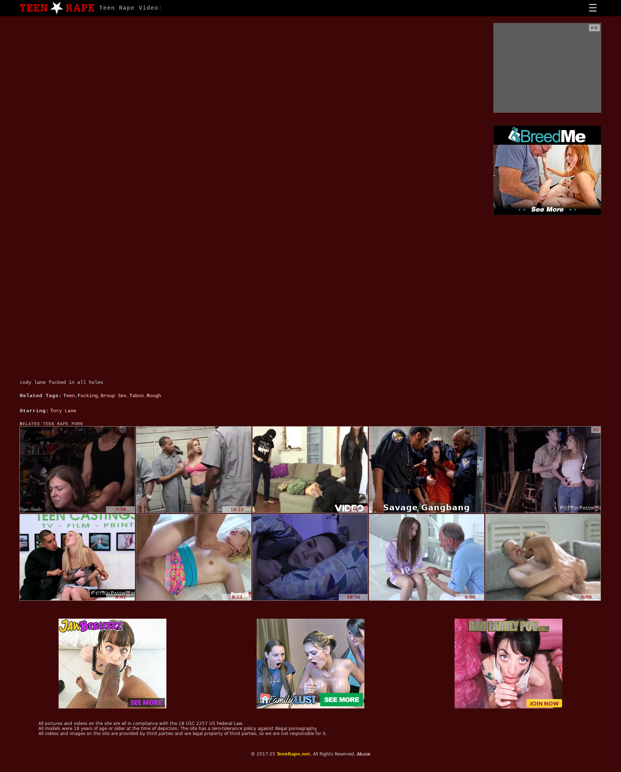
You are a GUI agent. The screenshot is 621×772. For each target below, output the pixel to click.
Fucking (88, 396)
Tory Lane (63, 411)
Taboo (136, 396)
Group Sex (113, 396)
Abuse (363, 754)
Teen (69, 396)
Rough (154, 396)
